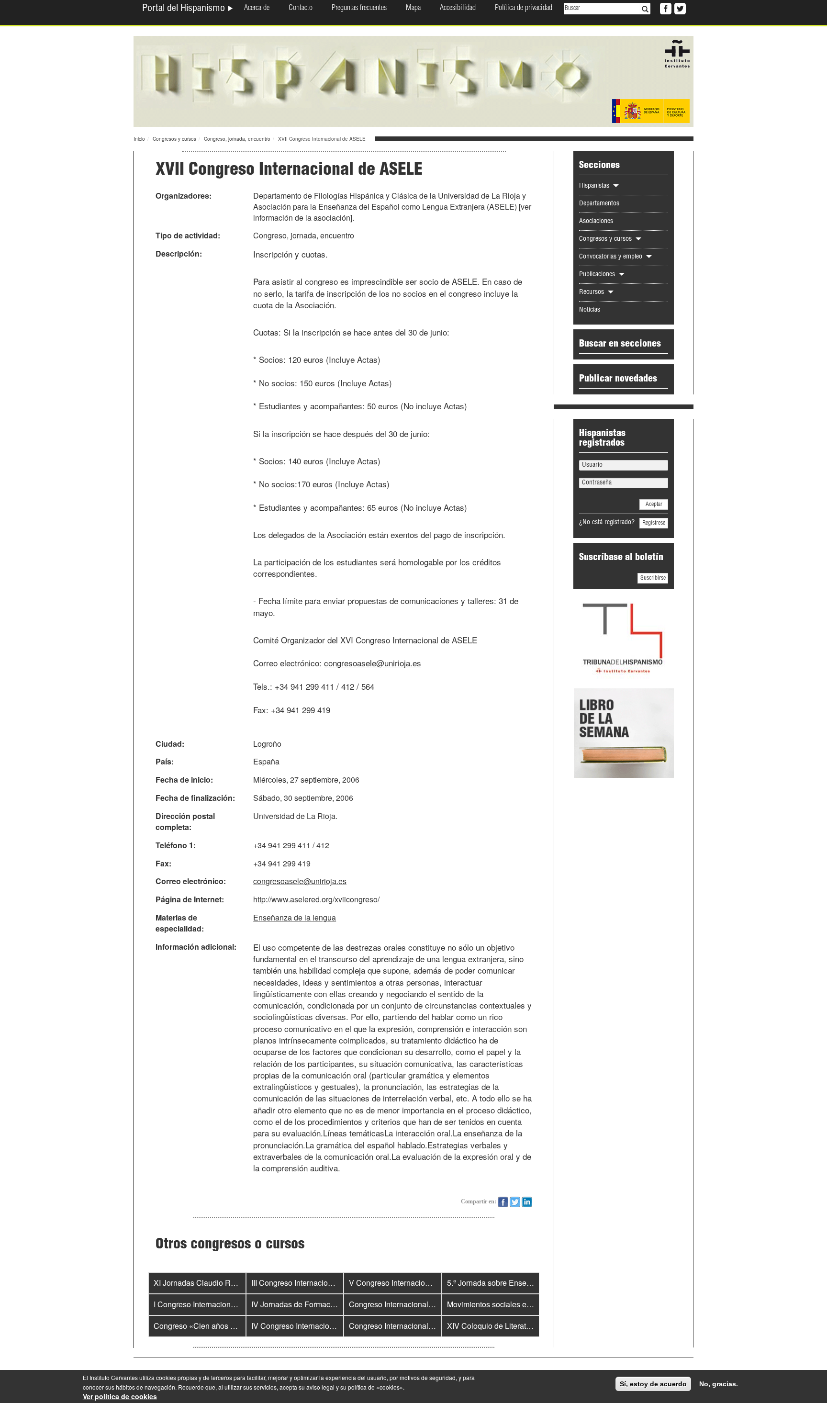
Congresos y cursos (174, 138)
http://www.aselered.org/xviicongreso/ (316, 899)
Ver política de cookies (120, 1396)
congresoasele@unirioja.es (372, 663)
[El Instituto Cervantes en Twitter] (679, 7)
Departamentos (599, 204)
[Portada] (413, 80)
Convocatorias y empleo (611, 257)
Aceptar (654, 504)
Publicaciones (598, 274)
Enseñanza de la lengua (294, 917)
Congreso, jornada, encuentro (237, 138)
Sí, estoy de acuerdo (653, 1384)
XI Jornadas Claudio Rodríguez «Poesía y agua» (237, 1282)
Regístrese (653, 523)
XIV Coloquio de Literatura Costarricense (516, 1325)
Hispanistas (595, 186)
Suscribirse (653, 578)
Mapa (413, 8)
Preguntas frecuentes (359, 8)
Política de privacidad (523, 8)
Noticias (589, 310)
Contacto (301, 8)
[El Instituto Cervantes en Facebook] (665, 7)
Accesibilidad (458, 8)
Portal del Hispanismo (184, 9)
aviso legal (320, 1387)
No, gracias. (718, 1384)
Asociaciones (596, 221)
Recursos (592, 292)
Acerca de (256, 8)
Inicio (139, 138)
